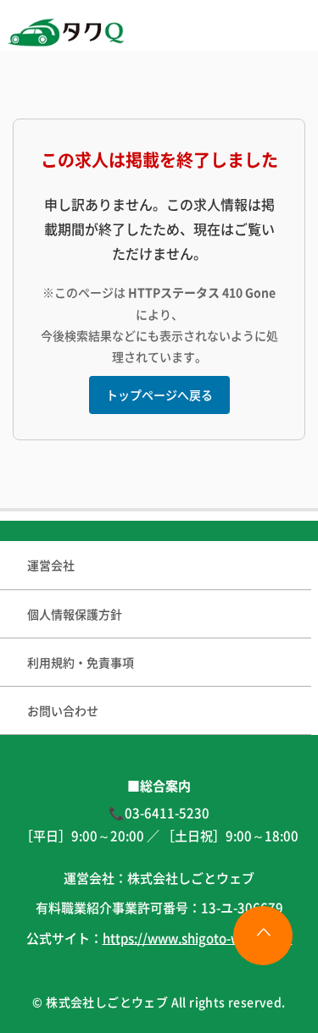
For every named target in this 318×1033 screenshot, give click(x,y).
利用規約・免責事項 (80, 662)
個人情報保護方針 (74, 613)
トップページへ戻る (159, 394)
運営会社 (51, 564)
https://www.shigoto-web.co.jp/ (198, 938)
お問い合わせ (62, 710)
